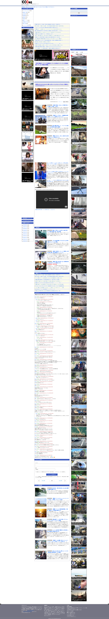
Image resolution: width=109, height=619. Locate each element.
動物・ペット (25, 20)
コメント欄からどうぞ (71, 613)
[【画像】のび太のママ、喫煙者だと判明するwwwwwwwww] (27, 105)
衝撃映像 (24, 15)
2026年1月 (25, 237)
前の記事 (43, 480)
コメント (36, 462)
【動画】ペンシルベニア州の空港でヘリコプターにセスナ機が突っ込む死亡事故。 (79, 130)
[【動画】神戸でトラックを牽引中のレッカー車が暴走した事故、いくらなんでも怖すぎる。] (79, 77)
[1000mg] (27, 0)
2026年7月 (25, 226)
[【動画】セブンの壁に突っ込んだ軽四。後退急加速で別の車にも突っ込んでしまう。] (79, 405)
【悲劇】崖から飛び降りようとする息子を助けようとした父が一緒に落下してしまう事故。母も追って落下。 (79, 119)
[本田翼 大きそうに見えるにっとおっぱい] (27, 167)
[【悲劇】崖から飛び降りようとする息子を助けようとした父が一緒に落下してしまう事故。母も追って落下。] (79, 110)
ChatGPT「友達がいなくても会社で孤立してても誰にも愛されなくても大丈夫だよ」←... (48, 281)
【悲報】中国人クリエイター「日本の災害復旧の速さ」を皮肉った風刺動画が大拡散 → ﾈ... (49, 40)
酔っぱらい (46, 271)
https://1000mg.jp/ (30, 610)
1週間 (77, 52)
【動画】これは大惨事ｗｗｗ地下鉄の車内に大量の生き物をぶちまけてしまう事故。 (79, 163)
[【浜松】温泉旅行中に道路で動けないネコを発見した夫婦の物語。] (79, 438)
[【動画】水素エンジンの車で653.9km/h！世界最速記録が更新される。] (79, 569)
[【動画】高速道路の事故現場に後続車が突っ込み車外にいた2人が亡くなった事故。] (79, 88)
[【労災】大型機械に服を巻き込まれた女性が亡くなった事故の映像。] (79, 503)
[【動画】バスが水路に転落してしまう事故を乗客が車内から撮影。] (79, 132)
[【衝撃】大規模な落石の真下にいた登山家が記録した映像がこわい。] (79, 274)
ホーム (52, 481)
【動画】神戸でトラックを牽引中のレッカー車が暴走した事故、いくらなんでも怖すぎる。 (79, 86)
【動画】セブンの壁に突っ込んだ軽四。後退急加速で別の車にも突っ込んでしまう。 (79, 414)
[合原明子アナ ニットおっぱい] (27, 157)
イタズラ (36, 271)
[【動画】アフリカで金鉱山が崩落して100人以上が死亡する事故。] (79, 66)
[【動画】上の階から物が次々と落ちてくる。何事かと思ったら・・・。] (79, 197)
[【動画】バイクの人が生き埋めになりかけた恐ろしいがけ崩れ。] (79, 296)
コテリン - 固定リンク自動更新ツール (22, 30)
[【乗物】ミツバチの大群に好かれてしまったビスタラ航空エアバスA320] (27, 85)
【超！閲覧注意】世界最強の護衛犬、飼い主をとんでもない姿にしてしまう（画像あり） (48, 38)
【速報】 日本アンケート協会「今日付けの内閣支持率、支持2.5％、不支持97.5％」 (48, 24)
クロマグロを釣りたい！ (71, 616)
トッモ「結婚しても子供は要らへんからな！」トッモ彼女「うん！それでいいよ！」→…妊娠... (49, 287)
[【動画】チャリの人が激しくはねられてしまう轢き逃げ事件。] (79, 208)
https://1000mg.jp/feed (27, 611)
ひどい (40, 271)
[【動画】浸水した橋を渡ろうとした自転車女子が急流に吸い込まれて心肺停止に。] (79, 514)
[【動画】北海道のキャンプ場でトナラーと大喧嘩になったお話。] (79, 230)
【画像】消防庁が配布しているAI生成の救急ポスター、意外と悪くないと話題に (47, 279)
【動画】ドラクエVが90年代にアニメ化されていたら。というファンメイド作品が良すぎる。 (79, 338)
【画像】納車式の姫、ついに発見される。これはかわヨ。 (45, 209)
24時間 (72, 52)
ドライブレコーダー (26, 10)
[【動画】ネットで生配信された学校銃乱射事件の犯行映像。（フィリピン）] (79, 219)
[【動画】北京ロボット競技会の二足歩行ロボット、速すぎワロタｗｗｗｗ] (79, 186)
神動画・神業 (25, 12)
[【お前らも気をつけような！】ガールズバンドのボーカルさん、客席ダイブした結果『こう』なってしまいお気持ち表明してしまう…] (27, 116)
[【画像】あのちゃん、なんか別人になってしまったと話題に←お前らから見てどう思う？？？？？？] (43, 55)
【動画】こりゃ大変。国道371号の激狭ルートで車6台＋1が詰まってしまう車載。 (79, 108)
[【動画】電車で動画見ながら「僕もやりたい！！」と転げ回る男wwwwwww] (27, 177)
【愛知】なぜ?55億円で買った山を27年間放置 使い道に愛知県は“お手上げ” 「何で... (48, 290)
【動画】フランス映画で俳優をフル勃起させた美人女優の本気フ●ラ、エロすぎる (47, 37)
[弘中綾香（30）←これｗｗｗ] (27, 146)
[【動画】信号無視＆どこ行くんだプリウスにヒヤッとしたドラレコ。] (79, 241)
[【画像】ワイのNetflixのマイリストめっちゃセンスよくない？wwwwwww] (27, 126)
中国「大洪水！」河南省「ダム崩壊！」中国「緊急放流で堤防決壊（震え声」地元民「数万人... (49, 276)
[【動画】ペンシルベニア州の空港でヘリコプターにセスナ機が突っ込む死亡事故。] (79, 121)
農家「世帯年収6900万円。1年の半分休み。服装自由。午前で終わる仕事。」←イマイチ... (49, 30)
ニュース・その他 (25, 25)
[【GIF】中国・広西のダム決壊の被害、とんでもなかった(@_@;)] (79, 427)
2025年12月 (25, 239)
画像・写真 (24, 23)
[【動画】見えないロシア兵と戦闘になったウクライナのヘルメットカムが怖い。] (79, 307)
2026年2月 (25, 235)
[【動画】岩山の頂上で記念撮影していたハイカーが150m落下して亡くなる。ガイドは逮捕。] (79, 361)
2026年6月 (25, 228)
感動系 (24, 18)
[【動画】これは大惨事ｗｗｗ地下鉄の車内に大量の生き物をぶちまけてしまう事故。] (79, 154)
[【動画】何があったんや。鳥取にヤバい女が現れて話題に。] (79, 449)
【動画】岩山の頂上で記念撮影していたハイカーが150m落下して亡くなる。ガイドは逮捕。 (79, 370)
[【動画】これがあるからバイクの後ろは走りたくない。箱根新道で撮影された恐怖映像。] (79, 471)
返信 (35, 296)
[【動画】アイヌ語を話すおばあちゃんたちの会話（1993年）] (79, 558)
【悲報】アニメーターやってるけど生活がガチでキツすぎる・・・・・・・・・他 (47, 43)
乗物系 (24, 17)
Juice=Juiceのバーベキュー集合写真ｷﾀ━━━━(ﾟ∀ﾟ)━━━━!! (45, 289)
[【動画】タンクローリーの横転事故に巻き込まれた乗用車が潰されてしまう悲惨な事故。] (79, 143)
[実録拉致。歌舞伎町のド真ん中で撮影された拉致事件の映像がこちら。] (79, 394)
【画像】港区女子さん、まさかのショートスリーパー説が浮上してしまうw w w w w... (48, 32)
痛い (42, 271)
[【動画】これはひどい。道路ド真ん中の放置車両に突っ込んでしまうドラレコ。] (79, 263)
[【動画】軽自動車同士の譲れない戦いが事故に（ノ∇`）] (79, 252)
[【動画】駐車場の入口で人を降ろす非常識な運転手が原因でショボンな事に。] (79, 350)
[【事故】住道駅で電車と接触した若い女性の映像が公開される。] (79, 285)
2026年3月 (25, 233)
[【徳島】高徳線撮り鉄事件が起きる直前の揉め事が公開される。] (79, 536)
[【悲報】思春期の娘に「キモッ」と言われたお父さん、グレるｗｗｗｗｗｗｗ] (27, 95)
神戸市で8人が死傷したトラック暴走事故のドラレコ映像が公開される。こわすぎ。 (79, 534)
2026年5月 (25, 230)
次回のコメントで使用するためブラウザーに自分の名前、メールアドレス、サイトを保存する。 (51, 471)
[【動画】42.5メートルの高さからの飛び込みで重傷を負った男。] (79, 580)
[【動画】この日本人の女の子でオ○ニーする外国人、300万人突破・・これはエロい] (27, 54)
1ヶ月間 (81, 52)
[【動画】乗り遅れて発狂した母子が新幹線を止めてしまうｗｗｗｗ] (79, 460)
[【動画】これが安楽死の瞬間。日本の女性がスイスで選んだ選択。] (79, 383)
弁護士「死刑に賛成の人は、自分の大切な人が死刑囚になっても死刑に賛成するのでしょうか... (49, 35)
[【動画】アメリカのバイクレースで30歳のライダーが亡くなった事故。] (79, 547)
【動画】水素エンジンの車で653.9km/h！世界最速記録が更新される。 (78, 578)
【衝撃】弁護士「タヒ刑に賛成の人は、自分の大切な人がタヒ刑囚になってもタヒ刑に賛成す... (49, 284)
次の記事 (60, 480)
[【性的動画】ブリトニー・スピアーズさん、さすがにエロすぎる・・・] (27, 44)
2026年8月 (25, 225)
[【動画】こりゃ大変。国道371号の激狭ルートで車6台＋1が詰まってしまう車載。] (79, 99)
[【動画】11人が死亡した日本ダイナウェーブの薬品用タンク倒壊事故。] (79, 55)
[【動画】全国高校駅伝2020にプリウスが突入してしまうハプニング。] (27, 75)
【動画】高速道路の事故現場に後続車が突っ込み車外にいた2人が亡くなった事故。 (79, 97)
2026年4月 (25, 232)
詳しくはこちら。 (48, 615)
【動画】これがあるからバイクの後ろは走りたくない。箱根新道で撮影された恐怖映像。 (79, 480)
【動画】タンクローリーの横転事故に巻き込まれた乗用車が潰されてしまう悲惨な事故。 (79, 152)
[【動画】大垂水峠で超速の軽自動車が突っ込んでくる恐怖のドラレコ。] (79, 372)
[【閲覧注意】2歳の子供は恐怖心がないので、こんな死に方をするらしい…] (27, 34)
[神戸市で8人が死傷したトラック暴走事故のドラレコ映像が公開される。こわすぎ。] (79, 525)
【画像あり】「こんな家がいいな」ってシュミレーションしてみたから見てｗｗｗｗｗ (48, 29)
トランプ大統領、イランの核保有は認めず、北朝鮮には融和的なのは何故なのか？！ (48, 48)
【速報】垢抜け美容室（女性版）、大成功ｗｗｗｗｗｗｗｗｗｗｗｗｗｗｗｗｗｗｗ (48, 46)
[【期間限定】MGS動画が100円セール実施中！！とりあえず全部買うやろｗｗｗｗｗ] (60, 55)
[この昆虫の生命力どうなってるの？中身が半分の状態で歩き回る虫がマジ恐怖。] (27, 64)
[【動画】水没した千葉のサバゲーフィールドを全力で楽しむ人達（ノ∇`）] (79, 416)
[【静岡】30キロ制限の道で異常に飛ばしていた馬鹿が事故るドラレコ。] (79, 591)
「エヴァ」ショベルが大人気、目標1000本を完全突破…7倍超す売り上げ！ (46, 27)
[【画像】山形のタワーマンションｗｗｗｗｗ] (27, 136)
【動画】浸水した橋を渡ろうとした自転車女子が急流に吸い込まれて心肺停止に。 (79, 524)
